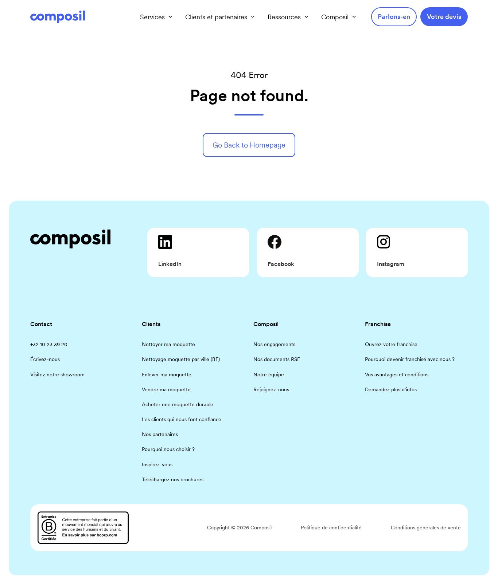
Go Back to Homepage (249, 145)
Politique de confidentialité (331, 527)
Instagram (390, 263)
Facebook (281, 263)
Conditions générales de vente (426, 527)
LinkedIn (170, 263)
